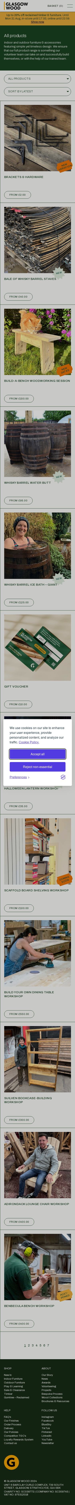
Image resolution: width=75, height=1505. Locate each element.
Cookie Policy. (29, 742)
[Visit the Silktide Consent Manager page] (63, 777)
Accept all (38, 754)
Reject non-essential (37, 766)
